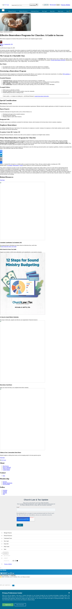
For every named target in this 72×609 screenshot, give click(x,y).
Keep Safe (52, 11)
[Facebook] (36, 151)
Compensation (26, 19)
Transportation (11, 43)
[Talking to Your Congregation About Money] (22, 449)
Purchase (5, 481)
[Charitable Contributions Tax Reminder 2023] (22, 239)
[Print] (36, 160)
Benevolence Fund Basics (6, 384)
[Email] (36, 158)
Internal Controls (12, 26)
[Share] (36, 162)
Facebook (5, 490)
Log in (46, 4)
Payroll (24, 23)
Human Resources (23, 11)
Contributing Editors (41, 45)
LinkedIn (5, 491)
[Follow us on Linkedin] (15, 561)
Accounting (9, 165)
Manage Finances (12, 11)
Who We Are (38, 35)
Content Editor (40, 40)
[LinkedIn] (36, 155)
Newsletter (25, 37)
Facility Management (13, 40)
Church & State (55, 23)
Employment (25, 21)
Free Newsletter (6, 484)
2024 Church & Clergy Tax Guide (8, 249)
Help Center (60, 11)
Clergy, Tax (39, 19)
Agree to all (7, 604)
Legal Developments (56, 28)
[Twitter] (36, 153)
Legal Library (55, 30)
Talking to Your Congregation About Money (10, 452)
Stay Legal (44, 11)
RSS (4, 494)
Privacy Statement (7, 467)
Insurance (10, 42)
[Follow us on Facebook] (13, 561)
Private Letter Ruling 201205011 (58, 60)
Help (4, 475)
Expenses (39, 23)
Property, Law (55, 31)
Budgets (10, 19)
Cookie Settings (6, 469)
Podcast (24, 38)
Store (68, 11)
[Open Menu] (3, 10)
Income (38, 24)
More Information (20, 604)
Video (24, 43)
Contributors (40, 47)
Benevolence (16, 165)
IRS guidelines (66, 74)
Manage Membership (7, 483)
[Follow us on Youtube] (17, 561)
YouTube (5, 492)
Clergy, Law (54, 24)
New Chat (13, 575)
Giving (21, 165)
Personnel (25, 24)
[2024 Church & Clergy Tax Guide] (8, 246)
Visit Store (2, 180)
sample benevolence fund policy (42, 96)
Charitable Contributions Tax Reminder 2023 (11, 242)
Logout (58, 4)
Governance (54, 26)
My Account (53, 4)
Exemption (39, 21)
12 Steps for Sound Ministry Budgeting (9, 317)
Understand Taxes (35, 11)
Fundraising (10, 24)
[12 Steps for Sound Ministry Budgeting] (22, 314)
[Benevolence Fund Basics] (22, 382)
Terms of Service (6, 468)
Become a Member (65, 4)
